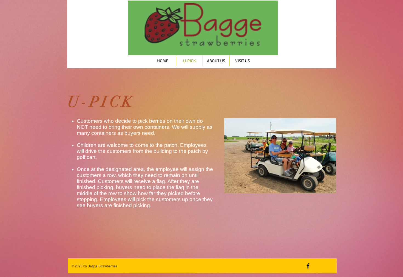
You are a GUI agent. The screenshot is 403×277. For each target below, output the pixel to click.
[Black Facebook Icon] (308, 265)
